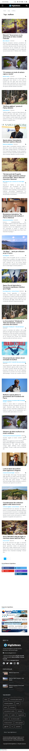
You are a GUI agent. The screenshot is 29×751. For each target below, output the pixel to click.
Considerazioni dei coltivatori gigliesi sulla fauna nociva (13, 503)
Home (4, 10)
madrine (6, 715)
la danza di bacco (8, 722)
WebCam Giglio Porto (14, 672)
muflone (13, 10)
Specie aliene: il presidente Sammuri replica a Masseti (12, 141)
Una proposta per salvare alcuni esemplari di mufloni (14, 358)
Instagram (20, 571)
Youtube (7, 571)
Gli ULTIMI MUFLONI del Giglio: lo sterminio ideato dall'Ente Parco (14, 537)
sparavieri (18, 726)
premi (5, 707)
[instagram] (24, 2)
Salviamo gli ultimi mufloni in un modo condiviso (13, 432)
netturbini (20, 711)
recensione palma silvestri (16, 699)
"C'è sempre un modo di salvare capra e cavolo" (13, 73)
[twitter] (20, 2)
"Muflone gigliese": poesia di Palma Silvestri (12, 107)
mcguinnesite (21, 715)
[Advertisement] (14, 591)
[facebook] (18, 2)
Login (15, 1)
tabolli (17, 703)
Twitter (19, 568)
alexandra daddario (8, 703)
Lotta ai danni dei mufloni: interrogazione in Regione (12, 469)
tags (9, 10)
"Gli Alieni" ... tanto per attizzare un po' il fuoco (13, 252)
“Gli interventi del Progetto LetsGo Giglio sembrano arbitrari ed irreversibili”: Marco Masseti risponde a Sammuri (14, 176)
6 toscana (12, 707)
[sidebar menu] (2, 6)
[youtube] (22, 2)
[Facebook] (4, 663)
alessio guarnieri (19, 722)
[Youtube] (11, 663)
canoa (5, 699)
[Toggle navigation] (26, 6)
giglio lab (6, 726)
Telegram (20, 574)
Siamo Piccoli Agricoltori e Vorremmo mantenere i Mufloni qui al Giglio (14, 287)
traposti (6, 719)
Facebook (7, 568)
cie (12, 726)
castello (13, 715)
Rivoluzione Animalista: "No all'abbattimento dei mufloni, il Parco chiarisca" (13, 216)
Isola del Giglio (5, 1)
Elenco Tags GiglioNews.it (10, 732)
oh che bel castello (15, 719)
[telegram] (26, 2)
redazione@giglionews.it (10, 653)
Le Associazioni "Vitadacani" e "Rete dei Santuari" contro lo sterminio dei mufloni (13, 322)
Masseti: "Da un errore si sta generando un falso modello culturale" (13, 36)
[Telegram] (18, 663)
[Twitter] (7, 663)
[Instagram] (14, 663)
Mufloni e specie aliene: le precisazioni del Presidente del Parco (13, 396)
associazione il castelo (9, 711)
